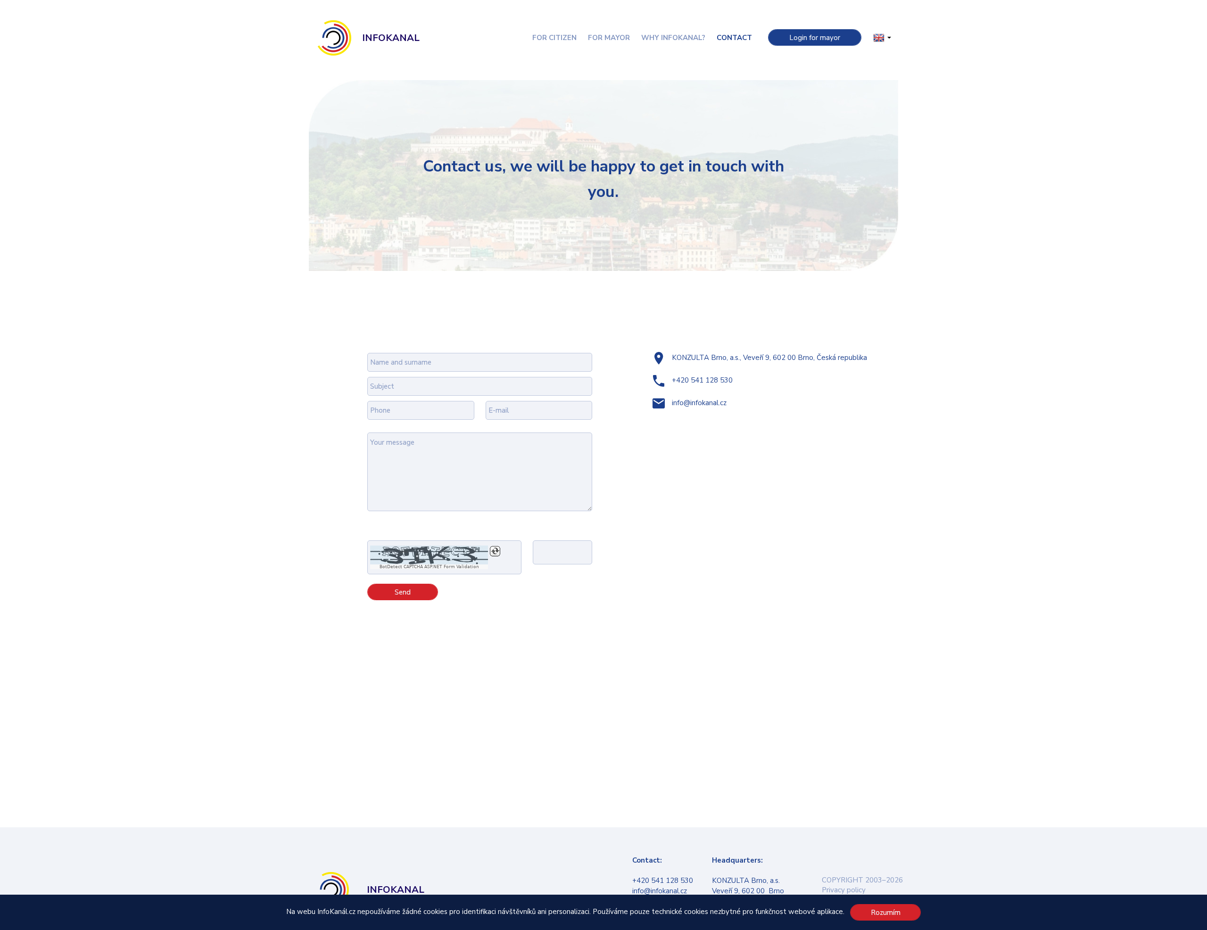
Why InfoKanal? (673, 37)
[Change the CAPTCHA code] (495, 551)
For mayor (609, 37)
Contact (734, 37)
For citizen (554, 37)
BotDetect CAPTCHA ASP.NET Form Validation (429, 566)
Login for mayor (814, 37)
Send (403, 592)
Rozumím (886, 912)
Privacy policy (844, 890)
